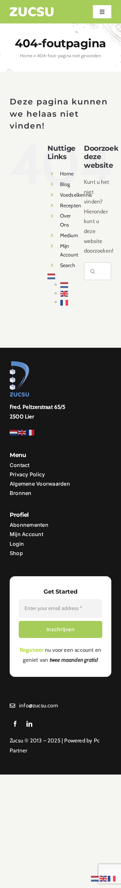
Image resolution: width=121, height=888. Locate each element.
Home (26, 55)
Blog (65, 184)
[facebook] (15, 723)
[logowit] (32, 9)
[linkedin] (29, 723)
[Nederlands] (51, 276)
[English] (64, 293)
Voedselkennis (76, 195)
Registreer (32, 650)
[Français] (64, 302)
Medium (69, 235)
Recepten (70, 205)
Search (67, 265)
